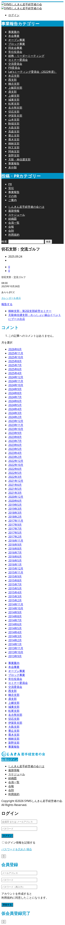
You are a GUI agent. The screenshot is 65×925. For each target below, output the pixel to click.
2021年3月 (15, 493)
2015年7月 (15, 584)
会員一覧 (13, 223)
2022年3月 (15, 477)
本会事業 (13, 36)
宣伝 (11, 188)
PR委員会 (14, 68)
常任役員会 (15, 52)
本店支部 (13, 76)
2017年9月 (15, 525)
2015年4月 (15, 592)
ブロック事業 (16, 44)
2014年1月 (15, 644)
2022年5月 (15, 473)
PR (10, 184)
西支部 (12, 80)
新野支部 (13, 155)
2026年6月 (15, 349)
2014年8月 (15, 616)
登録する (7, 904)
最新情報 (13, 211)
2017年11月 (15, 521)
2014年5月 (15, 628)
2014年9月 (15, 612)
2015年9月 (15, 576)
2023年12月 (15, 421)
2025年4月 (15, 373)
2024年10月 (15, 385)
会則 (11, 231)
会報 (11, 227)
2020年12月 (15, 497)
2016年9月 (15, 544)
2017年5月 (15, 533)
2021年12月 (15, 481)
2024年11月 (15, 381)
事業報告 (13, 163)
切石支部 (13, 112)
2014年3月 (15, 636)
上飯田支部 (15, 88)
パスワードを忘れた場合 (16, 849)
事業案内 (13, 32)
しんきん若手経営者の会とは (26, 207)
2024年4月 (15, 409)
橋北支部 (13, 84)
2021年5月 (15, 489)
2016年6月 (15, 556)
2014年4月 (15, 632)
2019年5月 (15, 505)
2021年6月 (15, 485)
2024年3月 (15, 413)
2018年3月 (15, 513)
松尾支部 (13, 104)
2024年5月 (15, 405)
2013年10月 (15, 652)
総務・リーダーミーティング (26, 56)
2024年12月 (15, 377)
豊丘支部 (13, 135)
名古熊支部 (15, 108)
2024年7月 (15, 397)
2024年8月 (15, 393)
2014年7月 (15, 620)
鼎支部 (12, 92)
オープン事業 (16, 40)
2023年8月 (15, 437)
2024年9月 (15, 389)
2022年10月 (15, 465)
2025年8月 (15, 361)
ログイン (13, 15)
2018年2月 (15, 517)
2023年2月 (15, 457)
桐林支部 (13, 143)
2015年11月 (15, 572)
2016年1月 (15, 564)
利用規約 (13, 235)
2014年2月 (15, 640)
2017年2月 (15, 537)
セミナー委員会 (18, 60)
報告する (6, 304)
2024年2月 (15, 417)
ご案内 (12, 200)
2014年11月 (15, 604)
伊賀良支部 (15, 116)
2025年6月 (15, 369)
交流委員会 (15, 64)
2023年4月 (15, 453)
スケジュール (16, 215)
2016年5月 (15, 560)
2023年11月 (15, 425)
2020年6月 (15, 501)
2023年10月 (15, 429)
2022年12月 (15, 461)
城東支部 (13, 100)
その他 (12, 196)
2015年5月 (15, 588)
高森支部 (13, 131)
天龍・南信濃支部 (19, 159)
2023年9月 (15, 433)
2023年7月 (15, 441)
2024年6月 (15, 401)
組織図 (12, 219)
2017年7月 (15, 529)
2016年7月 (15, 552)
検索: (4, 241)
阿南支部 (13, 151)
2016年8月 (15, 548)
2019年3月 (15, 509)
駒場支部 (13, 123)
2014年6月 (15, 624)
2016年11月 (15, 540)
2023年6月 (15, 445)
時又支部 (13, 147)
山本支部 (13, 119)
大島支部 (13, 127)
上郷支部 (13, 96)
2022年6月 (15, 469)
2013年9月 (15, 656)
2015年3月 (15, 596)
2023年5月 (15, 449)
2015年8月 (15, 580)
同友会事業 (15, 48)
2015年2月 (15, 600)
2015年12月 (15, 568)
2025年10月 (15, 357)
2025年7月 (15, 365)
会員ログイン (9, 759)
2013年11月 (15, 648)
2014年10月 (15, 608)
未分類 (12, 167)
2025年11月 (15, 353)
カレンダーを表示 (11, 298)
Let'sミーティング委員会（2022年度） (32, 72)
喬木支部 (13, 139)
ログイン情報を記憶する (20, 842)
